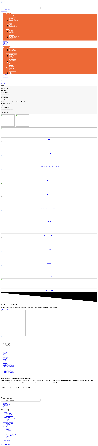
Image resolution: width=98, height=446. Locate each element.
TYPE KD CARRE (49, 290)
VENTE (2, 85)
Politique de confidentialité (8, 366)
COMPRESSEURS (5, 97)
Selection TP (11, 35)
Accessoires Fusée (12, 17)
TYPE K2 (49, 249)
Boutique (5, 352)
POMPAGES (3, 105)
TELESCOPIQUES (5, 92)
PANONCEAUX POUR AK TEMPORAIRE (49, 167)
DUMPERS (3, 90)
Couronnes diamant (13, 26)
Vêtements (11, 30)
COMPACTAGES (5, 94)
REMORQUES (4, 96)
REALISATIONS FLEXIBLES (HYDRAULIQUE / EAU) (13, 101)
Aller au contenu (4, 1)
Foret (10, 27)
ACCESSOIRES (4, 112)
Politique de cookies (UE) (8, 365)
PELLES (2, 86)
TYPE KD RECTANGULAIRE (49, 235)
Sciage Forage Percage (10, 24)
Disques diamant (12, 25)
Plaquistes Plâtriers (12, 37)
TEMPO (49, 139)
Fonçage (7, 14)
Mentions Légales (7, 364)
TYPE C (49, 194)
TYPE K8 (49, 263)
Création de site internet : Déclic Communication (45, 387)
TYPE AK (49, 153)
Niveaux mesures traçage (14, 36)
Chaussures (11, 31)
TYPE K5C (49, 276)
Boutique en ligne (7, 13)
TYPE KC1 (49, 221)
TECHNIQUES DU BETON (7, 109)
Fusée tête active (12, 18)
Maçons (10, 39)
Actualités (5, 44)
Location (5, 41)
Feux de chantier (12, 21)
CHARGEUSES (4, 88)
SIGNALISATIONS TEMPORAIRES (9, 111)
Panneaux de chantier (13, 20)
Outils (7, 33)
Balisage (10, 23)
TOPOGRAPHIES (5, 107)
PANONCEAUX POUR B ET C (49, 208)
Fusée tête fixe (12, 15)
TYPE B (49, 180)
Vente (4, 353)
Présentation (5, 43)
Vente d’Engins (6, 42)
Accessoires (11, 32)
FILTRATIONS (4, 99)
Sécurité (7, 29)
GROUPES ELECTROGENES (7, 103)
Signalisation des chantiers (11, 19)
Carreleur (10, 38)
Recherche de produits (7, 6)
